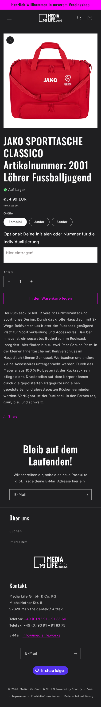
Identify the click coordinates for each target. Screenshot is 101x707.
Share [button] (13, 416)
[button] (9, 18)
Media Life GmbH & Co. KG (38, 689)
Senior (62, 222)
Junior (39, 222)
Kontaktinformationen (45, 696)
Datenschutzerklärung (78, 696)
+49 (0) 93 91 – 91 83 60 (45, 619)
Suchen (15, 531)
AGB (90, 688)
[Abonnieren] (86, 494)
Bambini (15, 222)
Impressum (18, 542)
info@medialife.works (41, 635)
